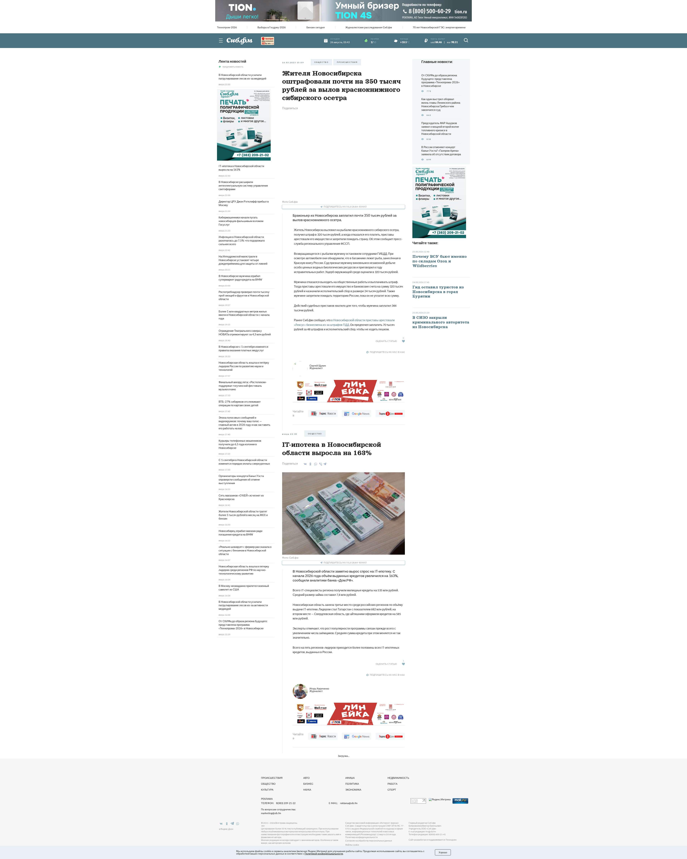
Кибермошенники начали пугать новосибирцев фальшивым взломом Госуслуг (241, 221)
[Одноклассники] (310, 464)
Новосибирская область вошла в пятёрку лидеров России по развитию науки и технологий (244, 366)
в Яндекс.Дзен (226, 829)
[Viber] (320, 464)
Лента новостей (232, 61)
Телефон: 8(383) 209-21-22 (278, 803)
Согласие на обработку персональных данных (368, 840)
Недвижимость (398, 777)
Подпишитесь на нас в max (387, 352)
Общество (268, 783)
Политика (352, 783)
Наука (307, 789)
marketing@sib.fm (271, 813)
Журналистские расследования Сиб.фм (368, 27)
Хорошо (443, 852)
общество (321, 62)
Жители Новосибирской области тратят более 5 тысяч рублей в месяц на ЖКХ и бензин (243, 515)
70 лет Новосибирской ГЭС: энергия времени (439, 27)
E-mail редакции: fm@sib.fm (422, 831)
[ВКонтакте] (304, 464)
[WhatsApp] (315, 464)
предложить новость (233, 66)
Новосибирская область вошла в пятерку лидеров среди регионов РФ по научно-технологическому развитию (244, 570)
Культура (267, 789)
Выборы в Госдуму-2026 (271, 27)
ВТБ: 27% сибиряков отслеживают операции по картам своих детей (240, 403)
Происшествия (271, 777)
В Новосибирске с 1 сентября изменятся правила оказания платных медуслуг (243, 348)
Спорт (392, 789)
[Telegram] (325, 463)
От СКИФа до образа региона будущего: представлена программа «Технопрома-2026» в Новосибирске (243, 624)
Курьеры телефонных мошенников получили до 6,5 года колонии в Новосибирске (240, 444)
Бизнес (308, 783)
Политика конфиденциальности (361, 837)
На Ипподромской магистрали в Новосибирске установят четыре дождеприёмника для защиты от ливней (243, 260)
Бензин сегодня (315, 27)
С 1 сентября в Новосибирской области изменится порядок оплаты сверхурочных (244, 461)
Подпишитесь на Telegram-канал (345, 206)
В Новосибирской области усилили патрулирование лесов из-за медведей (242, 76)
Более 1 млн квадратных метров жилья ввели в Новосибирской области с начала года (244, 315)
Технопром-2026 (227, 27)
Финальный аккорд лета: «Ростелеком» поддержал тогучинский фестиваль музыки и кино (242, 385)
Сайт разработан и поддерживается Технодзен (433, 839)
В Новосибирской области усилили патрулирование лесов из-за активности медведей (243, 605)
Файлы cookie (352, 844)
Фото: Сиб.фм (290, 557)
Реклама (267, 798)
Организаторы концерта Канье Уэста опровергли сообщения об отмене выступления (241, 479)
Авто (306, 777)
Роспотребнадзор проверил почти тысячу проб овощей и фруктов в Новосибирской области (244, 295)
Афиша (350, 777)
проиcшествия (347, 62)
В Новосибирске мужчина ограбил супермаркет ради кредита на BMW (240, 277)
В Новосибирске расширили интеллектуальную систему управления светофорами (243, 185)
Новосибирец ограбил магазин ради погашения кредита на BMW (240, 532)
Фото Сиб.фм (290, 201)
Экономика (353, 789)
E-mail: (343, 803)
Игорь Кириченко (319, 689)
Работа (392, 783)
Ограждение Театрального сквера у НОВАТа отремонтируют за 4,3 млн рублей (245, 332)
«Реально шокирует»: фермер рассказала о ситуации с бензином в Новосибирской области (245, 550)
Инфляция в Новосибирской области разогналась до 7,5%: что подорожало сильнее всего (242, 240)
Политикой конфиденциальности (323, 853)
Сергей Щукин (318, 367)
